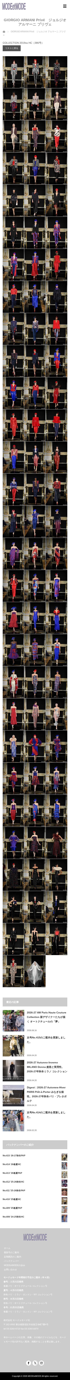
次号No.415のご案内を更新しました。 (46, 1039)
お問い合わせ (10, 1269)
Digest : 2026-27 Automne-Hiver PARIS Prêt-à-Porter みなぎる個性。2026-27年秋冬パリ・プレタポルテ (47, 1094)
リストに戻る (11, 48)
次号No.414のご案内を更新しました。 (46, 1114)
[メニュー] (65, 6)
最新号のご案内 (11, 1252)
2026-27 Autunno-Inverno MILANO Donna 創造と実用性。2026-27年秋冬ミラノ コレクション (47, 1067)
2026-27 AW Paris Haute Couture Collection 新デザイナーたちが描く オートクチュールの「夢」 (46, 1017)
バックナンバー (11, 1261)
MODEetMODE (34, 1376)
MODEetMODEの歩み (14, 1265)
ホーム (7, 1248)
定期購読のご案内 (12, 1256)
